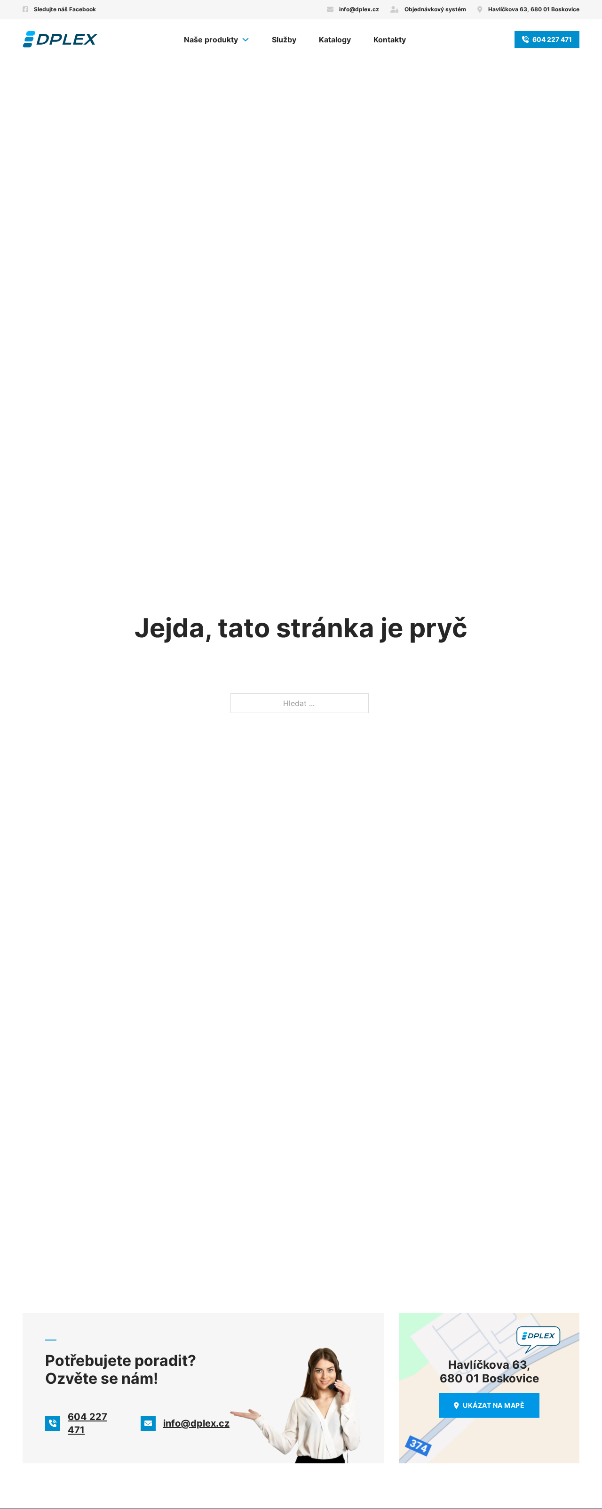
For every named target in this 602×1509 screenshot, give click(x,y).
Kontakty (389, 39)
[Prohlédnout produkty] (245, 39)
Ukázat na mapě (493, 1405)
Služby (284, 39)
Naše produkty (211, 39)
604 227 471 (552, 39)
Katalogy (335, 39)
